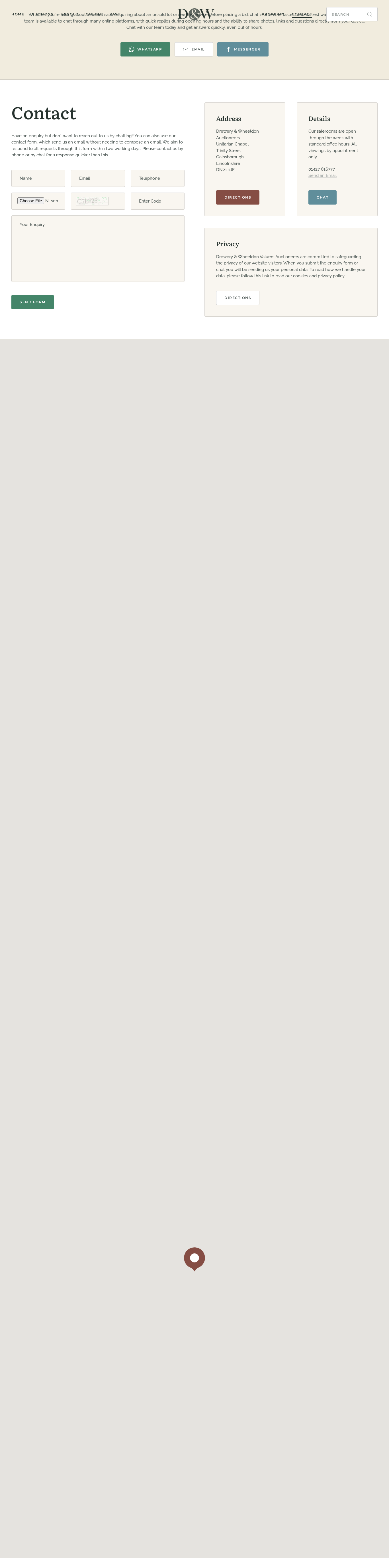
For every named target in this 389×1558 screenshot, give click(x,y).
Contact (302, 14)
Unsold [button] (70, 14)
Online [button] (94, 14)
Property (273, 14)
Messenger (247, 49)
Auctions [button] (42, 14)
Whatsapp (149, 49)
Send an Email (322, 175)
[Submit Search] (370, 14)
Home (17, 14)
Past (114, 14)
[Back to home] (194, 14)
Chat (322, 197)
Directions (237, 197)
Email (198, 49)
